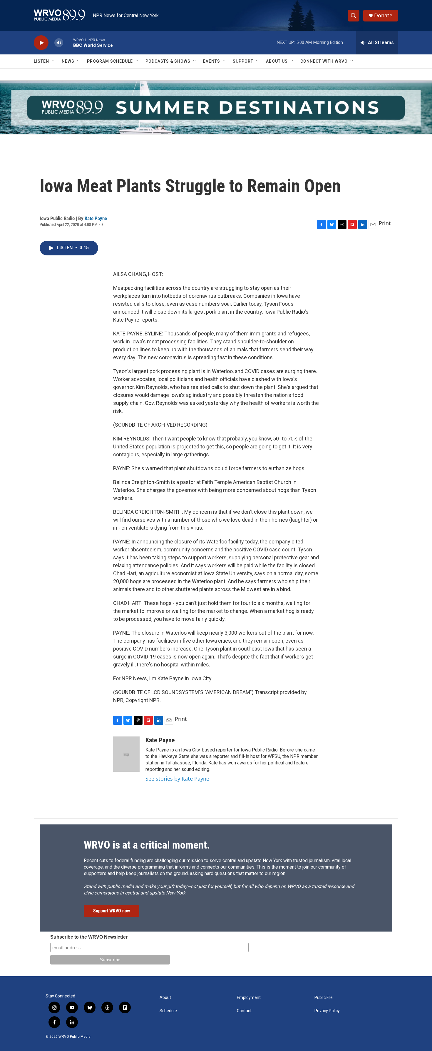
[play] (41, 42)
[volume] (59, 42)
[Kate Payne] (126, 754)
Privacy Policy (327, 1011)
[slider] (68, 42)
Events (211, 61)
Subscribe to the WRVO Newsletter (89, 936)
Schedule (168, 1011)
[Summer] (216, 107)
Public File (323, 997)
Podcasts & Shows (167, 61)
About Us (277, 61)
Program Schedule (110, 61)
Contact (244, 1011)
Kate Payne (96, 218)
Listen (41, 61)
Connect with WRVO (324, 61)
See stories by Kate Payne (177, 778)
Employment (249, 997)
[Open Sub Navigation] (53, 61)
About (165, 997)
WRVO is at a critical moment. (147, 845)
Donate (383, 15)
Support (243, 61)
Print (385, 223)
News (68, 61)
